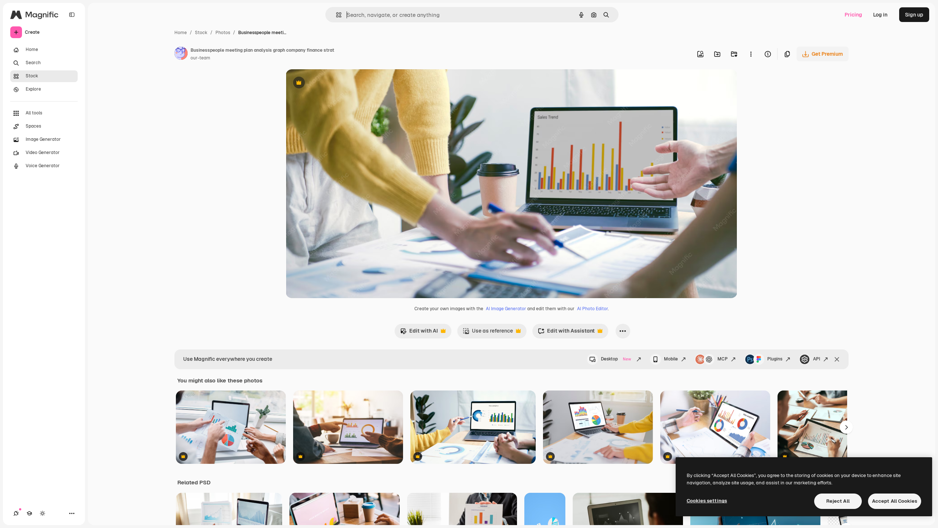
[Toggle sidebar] (72, 15)
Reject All (838, 501)
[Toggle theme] (42, 513)
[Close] (837, 359)
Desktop (616, 359)
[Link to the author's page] (181, 54)
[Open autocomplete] (336, 15)
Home (180, 33)
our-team (200, 58)
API (816, 359)
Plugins (774, 359)
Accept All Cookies (894, 501)
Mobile (671, 359)
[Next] (846, 427)
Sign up (914, 14)
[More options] (750, 54)
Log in (880, 14)
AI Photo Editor (592, 309)
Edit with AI (419, 332)
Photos (222, 33)
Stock (201, 33)
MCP (722, 359)
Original (332, 83)
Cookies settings (707, 501)
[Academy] (29, 513)
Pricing (853, 14)
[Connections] (16, 513)
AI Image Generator (506, 309)
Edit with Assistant (566, 332)
